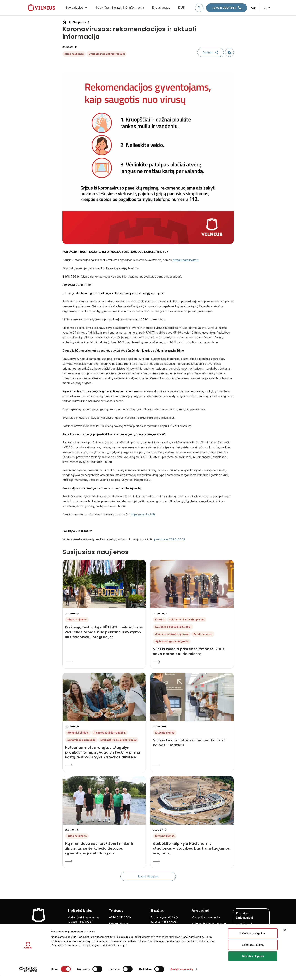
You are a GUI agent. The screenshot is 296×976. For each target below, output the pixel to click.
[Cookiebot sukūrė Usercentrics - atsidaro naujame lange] (28, 969)
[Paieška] (199, 8)
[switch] (97, 969)
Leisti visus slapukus (252, 933)
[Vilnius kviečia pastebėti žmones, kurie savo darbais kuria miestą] (192, 662)
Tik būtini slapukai (253, 956)
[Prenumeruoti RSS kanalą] (229, 52)
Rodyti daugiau (148, 876)
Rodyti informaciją (182, 969)
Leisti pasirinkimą (253, 944)
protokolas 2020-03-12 (169, 539)
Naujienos (79, 22)
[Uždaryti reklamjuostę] (285, 929)
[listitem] (104, 632)
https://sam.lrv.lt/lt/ (143, 514)
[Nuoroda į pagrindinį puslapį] (64, 22)
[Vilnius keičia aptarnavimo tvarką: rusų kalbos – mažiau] (192, 765)
